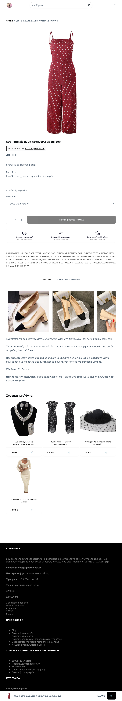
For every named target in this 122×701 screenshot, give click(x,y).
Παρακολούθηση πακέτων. (26, 663)
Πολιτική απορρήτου (22, 636)
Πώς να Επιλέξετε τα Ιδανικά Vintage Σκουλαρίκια (34, 263)
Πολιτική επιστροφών (23, 672)
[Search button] (89, 5)
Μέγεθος (10, 196)
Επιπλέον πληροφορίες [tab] (68, 280)
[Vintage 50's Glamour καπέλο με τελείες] (98, 418)
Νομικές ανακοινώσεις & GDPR (28, 644)
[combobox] (59, 5)
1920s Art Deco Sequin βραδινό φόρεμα (61, 443)
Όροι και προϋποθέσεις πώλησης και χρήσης (35, 641)
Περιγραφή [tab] (47, 280)
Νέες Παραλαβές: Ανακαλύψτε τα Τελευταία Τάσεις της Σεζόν (76, 259)
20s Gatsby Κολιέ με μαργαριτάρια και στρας (24, 443)
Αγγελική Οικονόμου (34, 148)
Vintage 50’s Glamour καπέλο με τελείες (98, 443)
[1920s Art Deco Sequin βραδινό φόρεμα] (61, 418)
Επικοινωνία (18, 666)
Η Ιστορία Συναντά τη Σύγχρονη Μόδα (72, 256)
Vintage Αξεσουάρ (31, 253)
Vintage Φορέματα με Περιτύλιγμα (62, 253)
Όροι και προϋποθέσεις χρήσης (28, 669)
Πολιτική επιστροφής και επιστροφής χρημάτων (37, 639)
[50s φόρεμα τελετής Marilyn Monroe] (24, 475)
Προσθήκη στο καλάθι (71, 219)
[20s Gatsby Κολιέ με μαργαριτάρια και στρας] (24, 418)
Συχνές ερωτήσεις (21, 660)
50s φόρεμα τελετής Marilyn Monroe (23, 500)
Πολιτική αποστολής (22, 633)
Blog (14, 630)
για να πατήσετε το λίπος (35, 573)
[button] (16, 190)
